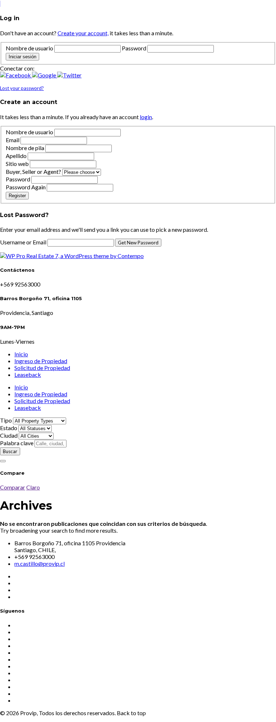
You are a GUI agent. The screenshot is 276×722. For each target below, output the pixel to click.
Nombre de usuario (29, 48)
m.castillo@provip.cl (39, 563)
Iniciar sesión (22, 56)
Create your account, (83, 33)
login (146, 116)
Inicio (21, 354)
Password (134, 48)
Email (12, 139)
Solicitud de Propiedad (42, 367)
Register (17, 195)
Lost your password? (22, 88)
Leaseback (27, 374)
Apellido (16, 155)
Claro (33, 487)
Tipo (6, 420)
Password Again (26, 187)
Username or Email (23, 242)
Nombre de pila (25, 147)
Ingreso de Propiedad (40, 360)
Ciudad (9, 435)
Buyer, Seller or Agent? (33, 171)
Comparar (12, 487)
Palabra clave (16, 442)
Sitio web (17, 163)
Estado (8, 427)
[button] (16, 75)
